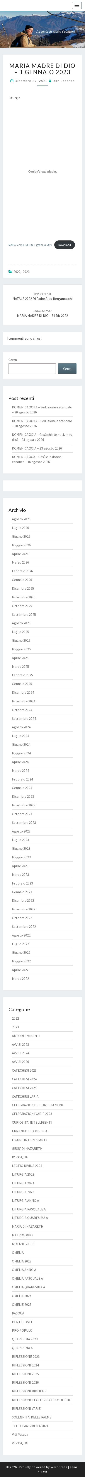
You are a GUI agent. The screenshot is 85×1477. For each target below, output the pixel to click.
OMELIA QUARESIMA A (28, 1287)
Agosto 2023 (21, 831)
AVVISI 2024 (20, 1053)
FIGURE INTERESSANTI (29, 1140)
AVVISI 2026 (20, 1061)
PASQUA (18, 1313)
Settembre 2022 (24, 926)
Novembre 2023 (23, 805)
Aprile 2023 (20, 866)
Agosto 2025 (21, 623)
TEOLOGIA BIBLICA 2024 (30, 1426)
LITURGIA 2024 (23, 1183)
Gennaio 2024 (22, 787)
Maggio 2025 (21, 649)
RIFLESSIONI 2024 (25, 1365)
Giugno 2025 (21, 640)
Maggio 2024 (21, 753)
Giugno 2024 (21, 744)
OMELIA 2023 (21, 1261)
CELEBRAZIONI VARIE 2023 (32, 1113)
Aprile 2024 (20, 762)
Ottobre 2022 (22, 918)
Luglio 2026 (20, 527)
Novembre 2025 (23, 597)
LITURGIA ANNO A (25, 1200)
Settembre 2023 (24, 822)
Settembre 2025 (24, 614)
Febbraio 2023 (22, 883)
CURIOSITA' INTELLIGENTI (32, 1122)
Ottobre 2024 (22, 710)
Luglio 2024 (20, 735)
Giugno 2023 (21, 848)
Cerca (12, 360)
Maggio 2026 (21, 545)
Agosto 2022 (21, 935)
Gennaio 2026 (22, 579)
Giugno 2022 (21, 952)
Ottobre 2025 (22, 606)
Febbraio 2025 (22, 675)
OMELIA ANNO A (24, 1269)
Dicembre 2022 (23, 900)
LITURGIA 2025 (23, 1192)
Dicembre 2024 (23, 692)
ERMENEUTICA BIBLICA (29, 1131)
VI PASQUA (20, 1443)
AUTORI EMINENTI (26, 1036)
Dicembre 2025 (23, 588)
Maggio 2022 (21, 961)
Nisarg (42, 1471)
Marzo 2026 (20, 562)
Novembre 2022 (23, 909)
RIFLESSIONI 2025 (25, 1374)
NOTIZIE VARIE (23, 1244)
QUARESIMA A (22, 1348)
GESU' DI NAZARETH (27, 1148)
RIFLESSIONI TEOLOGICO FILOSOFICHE (41, 1400)
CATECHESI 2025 (24, 1088)
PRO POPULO (22, 1330)
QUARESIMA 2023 (25, 1339)
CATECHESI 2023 (24, 1070)
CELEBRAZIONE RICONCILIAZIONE (38, 1105)
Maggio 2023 (21, 857)
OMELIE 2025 (21, 1304)
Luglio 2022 (20, 944)
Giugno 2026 (21, 536)
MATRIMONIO (22, 1235)
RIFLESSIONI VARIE (26, 1408)
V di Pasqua (20, 1434)
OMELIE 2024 (21, 1296)
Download (64, 245)
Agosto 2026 (21, 519)
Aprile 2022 (20, 970)
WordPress (59, 1467)
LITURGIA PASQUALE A (29, 1209)
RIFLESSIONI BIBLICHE (29, 1391)
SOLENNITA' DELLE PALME (31, 1417)
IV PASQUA (20, 1157)
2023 (26, 271)
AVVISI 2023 (20, 1044)
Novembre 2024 (23, 701)
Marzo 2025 (20, 666)
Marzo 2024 (20, 770)
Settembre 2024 (24, 718)
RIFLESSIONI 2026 (25, 1382)
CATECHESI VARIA (25, 1096)
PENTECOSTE (22, 1322)
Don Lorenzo (64, 80)
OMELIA (18, 1252)
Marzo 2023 (20, 874)
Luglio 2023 (20, 840)
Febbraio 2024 (22, 779)
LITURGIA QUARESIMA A (30, 1217)
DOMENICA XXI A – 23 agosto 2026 (37, 448)
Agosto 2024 (21, 727)
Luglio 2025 (20, 631)
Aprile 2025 (20, 658)
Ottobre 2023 (22, 814)
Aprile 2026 (20, 554)
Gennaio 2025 (22, 683)
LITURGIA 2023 (23, 1174)
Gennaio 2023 (22, 892)
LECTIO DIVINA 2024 (27, 1165)
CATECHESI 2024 (24, 1079)
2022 (17, 271)
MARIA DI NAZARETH (27, 1226)
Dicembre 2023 (23, 796)
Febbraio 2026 (22, 571)
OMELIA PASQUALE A (27, 1278)
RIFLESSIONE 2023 (26, 1356)
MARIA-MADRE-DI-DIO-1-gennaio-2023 (30, 245)
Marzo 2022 (20, 978)
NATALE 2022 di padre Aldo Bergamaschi (43, 296)
